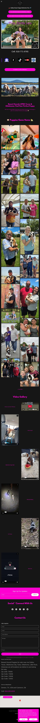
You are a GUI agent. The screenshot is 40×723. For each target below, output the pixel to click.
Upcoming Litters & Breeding (20, 69)
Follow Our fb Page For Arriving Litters (20, 11)
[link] (20, 1)
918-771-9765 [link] (22, 51)
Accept (33, 719)
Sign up (35, 594)
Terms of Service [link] (29, 657)
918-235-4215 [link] (10, 691)
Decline (23, 719)
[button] (3, 1)
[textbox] (15, 594)
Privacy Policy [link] (24, 657)
